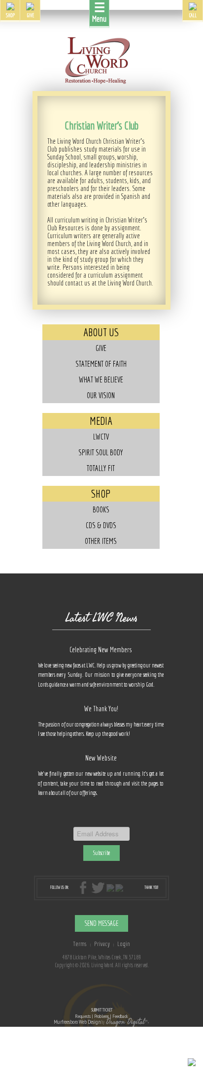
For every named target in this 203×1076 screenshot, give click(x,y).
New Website (101, 758)
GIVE (30, 15)
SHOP (10, 15)
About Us (101, 332)
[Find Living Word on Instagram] (110, 887)
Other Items (101, 541)
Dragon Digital (125, 1022)
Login (123, 944)
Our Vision (101, 395)
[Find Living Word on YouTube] (119, 887)
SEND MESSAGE (101, 923)
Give (101, 348)
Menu (99, 11)
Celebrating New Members (100, 649)
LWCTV (101, 436)
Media (101, 420)
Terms (80, 944)
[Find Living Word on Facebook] (85, 887)
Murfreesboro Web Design (77, 1021)
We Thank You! (101, 708)
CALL (193, 15)
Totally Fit (101, 468)
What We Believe (101, 379)
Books (101, 509)
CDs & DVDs (101, 525)
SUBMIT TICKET (101, 1013)
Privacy (102, 944)
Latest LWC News (101, 618)
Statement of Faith (101, 363)
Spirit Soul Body (100, 452)
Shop (100, 493)
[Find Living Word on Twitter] (98, 887)
